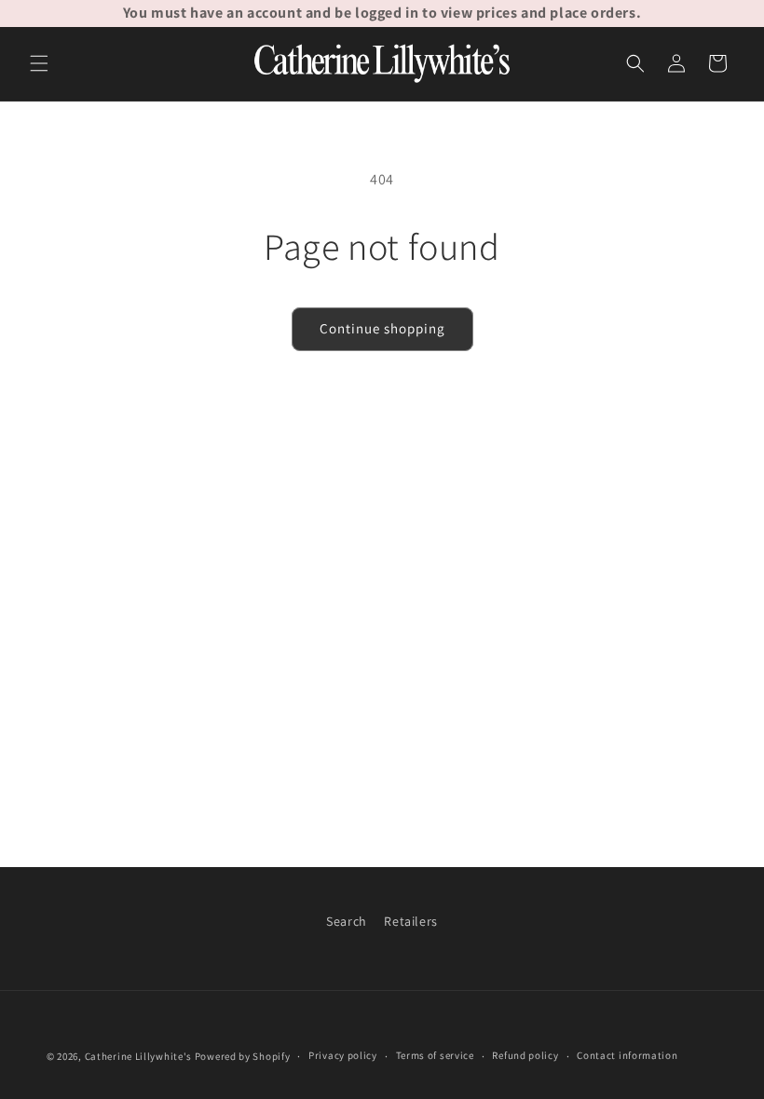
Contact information (627, 1055)
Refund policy (525, 1055)
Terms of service (435, 1055)
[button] (39, 63)
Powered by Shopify (243, 1056)
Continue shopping (382, 328)
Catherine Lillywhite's (138, 1056)
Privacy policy (342, 1055)
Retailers (410, 921)
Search (346, 921)
